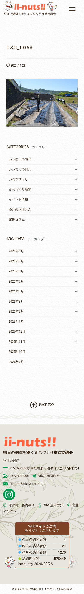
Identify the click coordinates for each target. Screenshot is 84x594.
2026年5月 (16, 281)
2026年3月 (16, 301)
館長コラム (17, 219)
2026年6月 (16, 271)
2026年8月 (16, 251)
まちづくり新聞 (20, 189)
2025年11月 (17, 342)
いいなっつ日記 (20, 169)
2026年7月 (16, 261)
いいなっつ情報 (20, 159)
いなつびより (18, 179)
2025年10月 (17, 352)
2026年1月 (16, 322)
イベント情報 (18, 199)
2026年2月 (16, 311)
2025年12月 (17, 332)
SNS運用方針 (53, 505)
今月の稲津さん (20, 209)
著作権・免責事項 (22, 505)
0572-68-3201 (20, 476)
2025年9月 (16, 362)
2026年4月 (16, 291)
